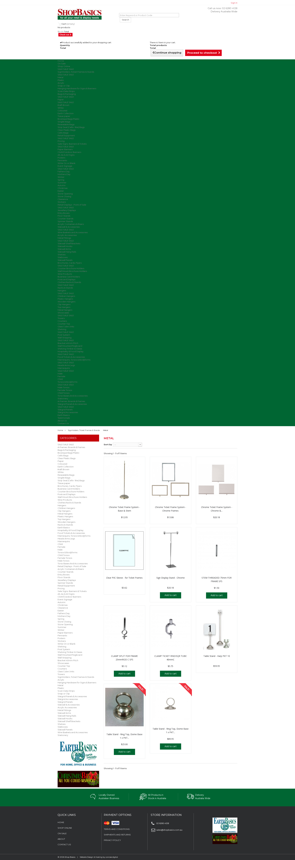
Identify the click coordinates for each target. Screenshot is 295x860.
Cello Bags (63, 132)
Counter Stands (65, 218)
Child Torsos (63, 393)
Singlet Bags (64, 121)
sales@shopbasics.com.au (169, 830)
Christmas (62, 188)
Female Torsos (65, 390)
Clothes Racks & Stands (69, 282)
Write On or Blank (66, 163)
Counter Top (64, 323)
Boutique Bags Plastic (68, 119)
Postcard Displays (66, 279)
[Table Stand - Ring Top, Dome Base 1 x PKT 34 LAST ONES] (170, 704)
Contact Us (63, 423)
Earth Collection (66, 113)
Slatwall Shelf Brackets (69, 243)
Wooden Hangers (66, 301)
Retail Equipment (66, 135)
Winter (61, 177)
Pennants (62, 160)
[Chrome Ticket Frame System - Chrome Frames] (170, 480)
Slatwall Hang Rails (67, 252)
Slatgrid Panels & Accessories (72, 404)
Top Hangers (64, 307)
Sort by (108, 444)
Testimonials (64, 418)
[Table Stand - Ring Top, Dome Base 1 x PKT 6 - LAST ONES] (124, 707)
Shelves (61, 254)
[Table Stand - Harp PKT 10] (216, 629)
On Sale (62, 63)
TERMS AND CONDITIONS (117, 829)
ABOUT (61, 839)
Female (61, 376)
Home (61, 61)
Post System (64, 335)
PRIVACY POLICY (112, 840)
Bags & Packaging (67, 94)
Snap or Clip (64, 85)
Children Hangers (66, 296)
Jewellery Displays (67, 210)
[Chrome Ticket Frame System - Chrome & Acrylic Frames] (216, 480)
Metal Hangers (65, 310)
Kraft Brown (63, 105)
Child (60, 379)
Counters (62, 321)
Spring (61, 180)
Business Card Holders (69, 276)
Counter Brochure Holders (71, 268)
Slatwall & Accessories (69, 227)
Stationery (63, 398)
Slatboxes (63, 257)
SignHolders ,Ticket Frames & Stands (76, 72)
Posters (61, 157)
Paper (61, 99)
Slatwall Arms (64, 249)
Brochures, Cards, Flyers (70, 263)
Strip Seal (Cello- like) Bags (71, 127)
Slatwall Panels (65, 260)
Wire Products (65, 274)
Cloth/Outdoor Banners (69, 152)
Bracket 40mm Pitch (68, 343)
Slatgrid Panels (65, 409)
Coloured (62, 110)
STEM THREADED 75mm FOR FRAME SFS (217, 579)
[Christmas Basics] (78, 777)
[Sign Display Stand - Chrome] (170, 551)
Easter (61, 191)
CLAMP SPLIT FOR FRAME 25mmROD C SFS (124, 658)
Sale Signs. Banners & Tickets (72, 144)
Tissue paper (64, 116)
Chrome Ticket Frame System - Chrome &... (216, 509)
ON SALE (62, 833)
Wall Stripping (64, 337)
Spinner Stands (65, 221)
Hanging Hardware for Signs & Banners (77, 88)
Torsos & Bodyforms (67, 382)
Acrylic (61, 83)
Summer (62, 182)
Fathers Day (64, 171)
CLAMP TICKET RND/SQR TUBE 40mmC (170, 658)
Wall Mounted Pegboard (70, 346)
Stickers (62, 202)
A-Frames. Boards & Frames (71, 401)
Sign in (234, 3)
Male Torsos (63, 387)
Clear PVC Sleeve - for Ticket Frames (124, 577)
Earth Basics (64, 415)
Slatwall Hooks (65, 246)
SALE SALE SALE (66, 69)
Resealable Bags (66, 124)
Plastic (61, 80)
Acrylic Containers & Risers (71, 224)
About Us (62, 420)
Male (60, 373)
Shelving (62, 329)
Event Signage (65, 166)
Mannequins (64, 368)
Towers (61, 318)
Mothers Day (64, 174)
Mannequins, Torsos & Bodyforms (74, 359)
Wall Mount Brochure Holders (72, 271)
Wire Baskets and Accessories (73, 232)
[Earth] (78, 753)
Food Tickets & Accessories (71, 357)
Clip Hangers (64, 304)
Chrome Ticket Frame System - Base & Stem (124, 509)
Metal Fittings (64, 238)
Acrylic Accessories (67, 235)
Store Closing (64, 196)
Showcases (63, 312)
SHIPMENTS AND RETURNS (117, 834)
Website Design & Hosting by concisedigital (99, 857)
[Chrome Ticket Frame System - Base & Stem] (124, 480)
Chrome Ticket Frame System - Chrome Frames (170, 509)
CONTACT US (64, 844)
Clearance (63, 199)
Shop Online (64, 66)
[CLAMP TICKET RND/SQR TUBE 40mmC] (170, 629)
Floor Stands (64, 216)
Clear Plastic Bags (66, 130)
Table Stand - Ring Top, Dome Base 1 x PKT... (124, 736)
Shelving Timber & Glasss (70, 348)
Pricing (61, 141)
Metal (60, 77)
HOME (61, 822)
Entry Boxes (63, 213)
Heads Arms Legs (66, 365)
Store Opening (65, 193)
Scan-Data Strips (66, 91)
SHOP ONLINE (65, 828)
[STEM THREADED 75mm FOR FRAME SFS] (216, 551)
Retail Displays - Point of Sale (72, 204)
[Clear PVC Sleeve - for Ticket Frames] (124, 551)
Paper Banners (65, 149)
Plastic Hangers (65, 299)
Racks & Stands (65, 288)
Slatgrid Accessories (68, 412)
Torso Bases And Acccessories (73, 395)
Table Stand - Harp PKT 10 (216, 656)
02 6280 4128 (229, 8)
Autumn (61, 185)
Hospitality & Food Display (70, 351)
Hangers (62, 290)
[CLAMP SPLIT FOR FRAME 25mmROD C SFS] (124, 629)
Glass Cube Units (66, 326)
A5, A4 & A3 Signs (66, 155)
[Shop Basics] (86, 14)
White (61, 108)
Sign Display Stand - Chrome (170, 577)
